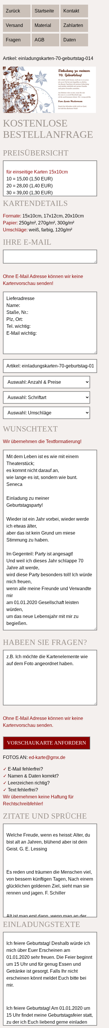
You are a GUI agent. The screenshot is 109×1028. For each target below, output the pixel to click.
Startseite (44, 10)
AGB (39, 39)
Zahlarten (73, 25)
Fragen (13, 39)
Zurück (13, 10)
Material (43, 25)
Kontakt (71, 10)
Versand (14, 25)
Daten (69, 39)
